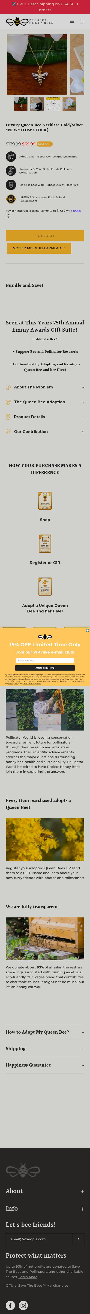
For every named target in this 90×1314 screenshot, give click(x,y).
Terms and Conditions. (32, 684)
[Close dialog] (87, 630)
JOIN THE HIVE (45, 668)
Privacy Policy (13, 684)
